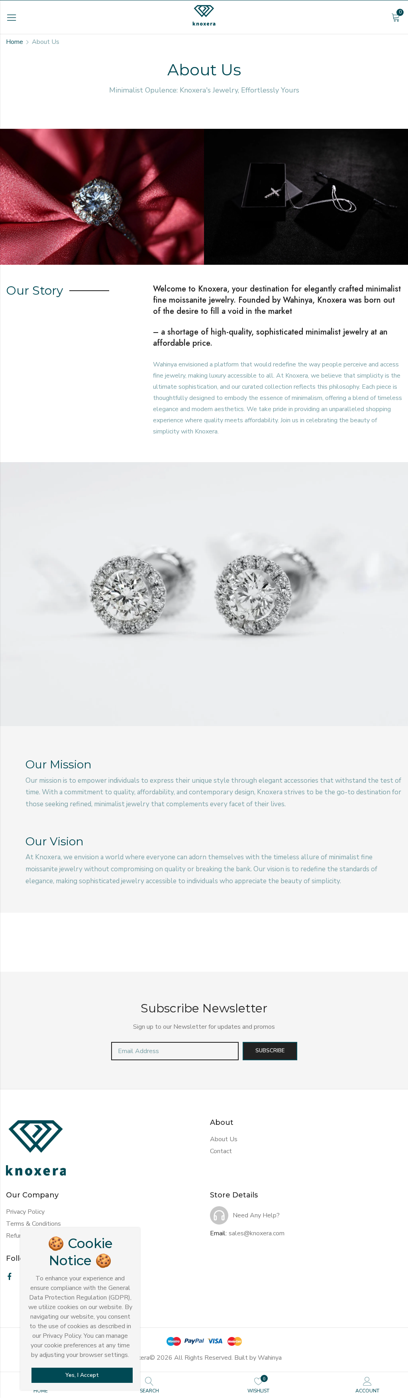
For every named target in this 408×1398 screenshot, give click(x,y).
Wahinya (270, 1357)
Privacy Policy (25, 1211)
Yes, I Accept (82, 1375)
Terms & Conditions (33, 1223)
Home (14, 41)
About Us (223, 1139)
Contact (221, 1151)
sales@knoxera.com (256, 1233)
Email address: (175, 1051)
